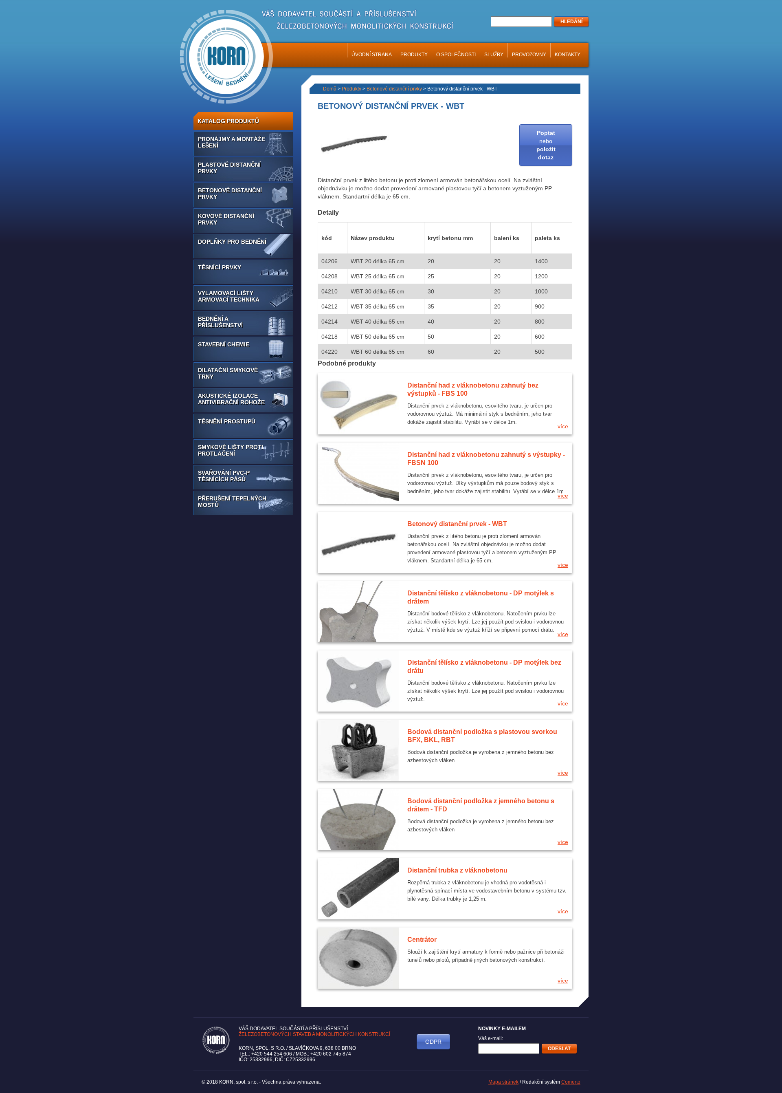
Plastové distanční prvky (229, 167)
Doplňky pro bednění (232, 241)
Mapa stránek (503, 1082)
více (563, 426)
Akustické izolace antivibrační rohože (231, 398)
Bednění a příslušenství (220, 321)
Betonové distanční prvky (230, 193)
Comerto (570, 1082)
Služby (493, 54)
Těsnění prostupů (226, 421)
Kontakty (567, 54)
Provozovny (529, 54)
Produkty (414, 54)
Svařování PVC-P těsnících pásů (224, 476)
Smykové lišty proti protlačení (230, 450)
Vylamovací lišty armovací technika (228, 296)
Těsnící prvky (219, 267)
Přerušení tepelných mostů (232, 501)
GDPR (433, 1041)
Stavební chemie (223, 344)
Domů (329, 89)
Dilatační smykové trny (228, 373)
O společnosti (456, 54)
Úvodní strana (371, 54)
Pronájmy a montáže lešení (231, 142)
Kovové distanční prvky (226, 219)
